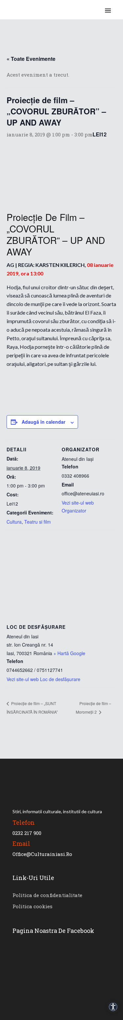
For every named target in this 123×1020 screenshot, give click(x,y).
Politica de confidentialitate (47, 895)
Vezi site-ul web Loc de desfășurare (43, 679)
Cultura (14, 521)
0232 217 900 (26, 833)
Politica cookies (32, 906)
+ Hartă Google (69, 653)
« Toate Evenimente (31, 58)
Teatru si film (37, 521)
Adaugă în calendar (43, 421)
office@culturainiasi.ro (42, 854)
